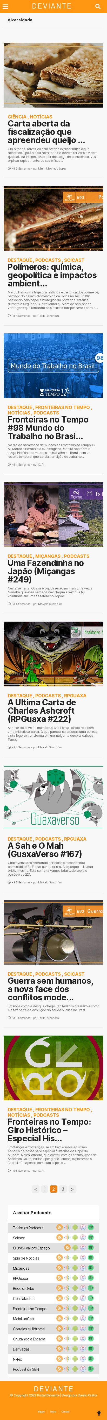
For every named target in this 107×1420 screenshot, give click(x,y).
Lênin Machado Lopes (52, 168)
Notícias (41, 116)
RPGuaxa (75, 695)
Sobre (53, 1411)
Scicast (74, 260)
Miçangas (48, 556)
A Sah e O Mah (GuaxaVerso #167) (45, 850)
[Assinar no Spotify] (90, 1229)
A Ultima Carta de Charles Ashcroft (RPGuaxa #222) (42, 710)
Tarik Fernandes (48, 316)
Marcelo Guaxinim (50, 604)
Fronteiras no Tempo (62, 407)
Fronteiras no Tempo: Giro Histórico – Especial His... (49, 1130)
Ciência (17, 116)
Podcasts (48, 260)
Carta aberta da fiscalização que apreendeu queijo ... (46, 131)
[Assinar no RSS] (59, 1229)
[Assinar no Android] (74, 1229)
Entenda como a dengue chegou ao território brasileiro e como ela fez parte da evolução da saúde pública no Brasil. (53, 1008)
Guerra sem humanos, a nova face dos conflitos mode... (51, 989)
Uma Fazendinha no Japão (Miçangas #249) (46, 571)
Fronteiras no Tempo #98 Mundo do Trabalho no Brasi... (48, 427)
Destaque (20, 260)
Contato (65, 1411)
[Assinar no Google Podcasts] (67, 1229)
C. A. (41, 464)
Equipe (41, 1411)
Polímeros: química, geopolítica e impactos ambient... (52, 275)
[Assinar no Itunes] (82, 1229)
